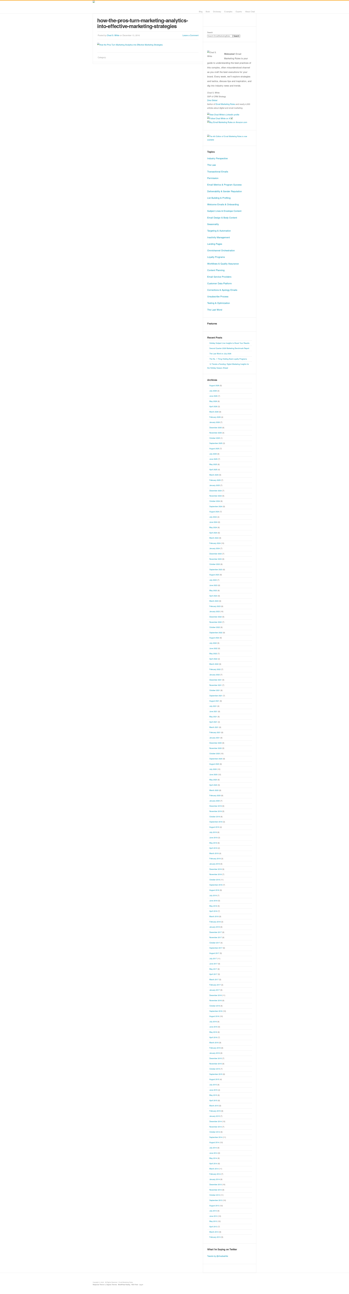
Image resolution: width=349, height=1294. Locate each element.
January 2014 (214, 1179)
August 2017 (214, 953)
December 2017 (215, 932)
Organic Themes (111, 1285)
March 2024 (214, 538)
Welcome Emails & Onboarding (223, 204)
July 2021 (213, 706)
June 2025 (213, 459)
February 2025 (215, 480)
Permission (212, 178)
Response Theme (98, 1285)
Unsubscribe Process (217, 296)
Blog (200, 12)
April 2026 (213, 406)
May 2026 (213, 401)
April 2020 (213, 785)
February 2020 (215, 795)
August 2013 (214, 1205)
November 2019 (215, 811)
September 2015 (215, 1074)
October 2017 (214, 942)
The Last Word (214, 309)
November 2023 (215, 559)
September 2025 (215, 443)
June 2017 (213, 963)
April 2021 (213, 722)
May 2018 (213, 906)
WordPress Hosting (124, 1285)
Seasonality (213, 224)
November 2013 (215, 1189)
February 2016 (215, 1048)
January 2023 (214, 611)
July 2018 (213, 895)
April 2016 (213, 1037)
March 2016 (214, 1042)
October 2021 (214, 690)
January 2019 (214, 863)
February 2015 (215, 1111)
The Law (211, 164)
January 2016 (214, 1053)
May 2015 (213, 1095)
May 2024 (213, 527)
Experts (239, 12)
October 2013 (214, 1195)
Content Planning (216, 270)
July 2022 (213, 643)
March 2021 (214, 727)
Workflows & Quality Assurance (223, 263)
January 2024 (214, 548)
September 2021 (215, 695)
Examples (228, 12)
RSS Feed (134, 1285)
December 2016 (215, 995)
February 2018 (215, 921)
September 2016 (215, 1011)
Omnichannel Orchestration (221, 250)
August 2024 (214, 511)
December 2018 (215, 869)
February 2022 (215, 669)
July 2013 (213, 1210)
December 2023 (215, 553)
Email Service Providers (219, 276)
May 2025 (213, 464)
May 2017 (213, 969)
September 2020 (215, 758)
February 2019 (215, 858)
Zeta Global (212, 100)
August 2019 (214, 827)
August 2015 (214, 1079)
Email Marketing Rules (126, 7)
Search (210, 32)
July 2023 (213, 580)
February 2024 (215, 543)
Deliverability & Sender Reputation (224, 191)
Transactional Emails (217, 171)
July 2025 (213, 453)
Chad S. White (113, 35)
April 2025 (213, 469)
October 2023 (214, 564)
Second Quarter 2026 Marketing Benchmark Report (229, 348)
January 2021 (214, 737)
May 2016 (213, 1032)
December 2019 (215, 806)
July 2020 (213, 769)
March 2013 (214, 1232)
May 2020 (213, 779)
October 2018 (214, 879)
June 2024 (213, 522)
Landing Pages (214, 243)
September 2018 (215, 884)
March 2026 (214, 411)
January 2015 (214, 1116)
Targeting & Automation (219, 230)
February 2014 (215, 1174)
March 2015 (214, 1105)
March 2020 (214, 790)
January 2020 (214, 800)
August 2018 (214, 890)
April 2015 (213, 1100)
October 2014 (214, 1132)
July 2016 (213, 1021)
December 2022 (215, 616)
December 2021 (215, 679)
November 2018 (215, 874)
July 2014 (213, 1147)
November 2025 (215, 432)
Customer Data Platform (219, 283)
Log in (141, 1285)
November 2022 (215, 622)
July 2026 (213, 390)
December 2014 (215, 1121)
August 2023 (214, 574)
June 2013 (213, 1216)
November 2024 (215, 495)
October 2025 (214, 438)
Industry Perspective (217, 158)
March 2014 (214, 1168)
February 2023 (215, 606)
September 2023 (215, 569)
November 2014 (215, 1126)
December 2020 (215, 743)
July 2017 (213, 958)
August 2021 (214, 701)
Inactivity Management (218, 237)
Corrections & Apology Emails (222, 289)
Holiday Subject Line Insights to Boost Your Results (229, 343)
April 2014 (213, 1163)
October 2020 (214, 753)
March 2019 (214, 853)
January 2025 (214, 485)
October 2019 (214, 816)
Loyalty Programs (216, 257)
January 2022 (214, 674)
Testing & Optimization (218, 303)
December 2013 (215, 1184)
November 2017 (215, 937)
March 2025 (214, 474)
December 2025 (215, 427)
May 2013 (213, 1221)
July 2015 (213, 1084)
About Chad (250, 12)
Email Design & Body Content (222, 217)
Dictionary (217, 12)
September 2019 (215, 821)
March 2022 (214, 664)
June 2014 (213, 1153)
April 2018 (213, 911)
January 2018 (214, 927)
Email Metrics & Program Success (224, 184)
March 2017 (214, 979)
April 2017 (213, 974)
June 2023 (213, 585)
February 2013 (215, 1237)
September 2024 (215, 506)
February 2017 (215, 984)
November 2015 (215, 1063)
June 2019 (213, 837)
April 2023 (213, 595)
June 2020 (213, 774)
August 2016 (214, 1016)
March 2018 (214, 916)
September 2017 (215, 948)
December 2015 (215, 1058)
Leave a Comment (190, 35)
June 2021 (213, 711)
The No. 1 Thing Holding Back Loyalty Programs (228, 359)
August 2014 (214, 1142)
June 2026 (213, 396)
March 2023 (214, 601)
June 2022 (213, 648)
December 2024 (215, 490)
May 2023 (213, 590)
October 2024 (214, 501)
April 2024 (213, 532)
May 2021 (213, 716)
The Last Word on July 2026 (220, 353)
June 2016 (213, 1026)
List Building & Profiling (219, 197)
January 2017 (214, 990)
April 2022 (213, 658)
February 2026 (215, 417)
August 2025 (214, 448)
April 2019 (213, 848)
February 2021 (215, 732)
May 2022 (213, 653)
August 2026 (214, 385)
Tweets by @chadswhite (217, 1256)
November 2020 (215, 748)
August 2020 (214, 764)
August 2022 (214, 637)
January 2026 (214, 422)
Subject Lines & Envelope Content (224, 210)
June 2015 (213, 1090)
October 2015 (214, 1068)
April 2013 (213, 1226)
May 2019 (213, 843)
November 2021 (215, 685)
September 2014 (215, 1137)
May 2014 (213, 1158)
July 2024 (213, 517)
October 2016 (214, 1005)
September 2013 (215, 1200)
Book (208, 12)
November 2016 (215, 1000)
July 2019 (213, 832)
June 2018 (213, 900)
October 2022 (214, 627)
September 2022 (215, 632)
